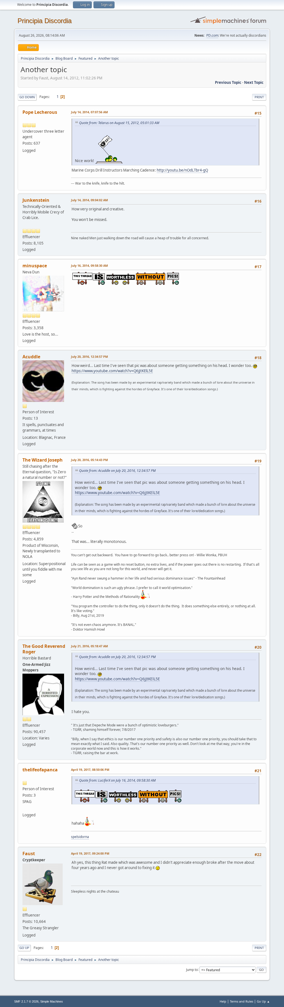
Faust (28, 853)
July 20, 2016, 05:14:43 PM (89, 460)
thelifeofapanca (40, 770)
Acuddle (31, 357)
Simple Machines (51, 1001)
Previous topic (228, 82)
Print (259, 97)
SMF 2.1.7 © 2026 (26, 1001)
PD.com (212, 35)
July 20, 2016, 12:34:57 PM (89, 356)
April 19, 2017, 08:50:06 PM (90, 769)
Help (223, 1001)
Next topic (253, 82)
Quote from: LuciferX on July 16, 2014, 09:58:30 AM (117, 780)
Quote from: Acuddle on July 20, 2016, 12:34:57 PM (117, 470)
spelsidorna (80, 836)
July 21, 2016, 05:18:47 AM (89, 646)
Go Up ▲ (263, 1001)
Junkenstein (35, 200)
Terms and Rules (241, 1001)
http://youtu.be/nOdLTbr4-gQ (182, 170)
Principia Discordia (44, 20)
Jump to (192, 969)
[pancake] (24, 807)
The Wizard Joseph (42, 460)
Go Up (24, 948)
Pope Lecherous (39, 112)
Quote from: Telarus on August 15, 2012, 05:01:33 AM (119, 122)
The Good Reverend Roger (43, 649)
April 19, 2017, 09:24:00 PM (90, 853)
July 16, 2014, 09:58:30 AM (89, 265)
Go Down (27, 97)
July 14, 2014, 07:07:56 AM (89, 112)
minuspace (34, 266)
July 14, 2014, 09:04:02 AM (89, 200)
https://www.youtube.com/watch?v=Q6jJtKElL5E (112, 370)
